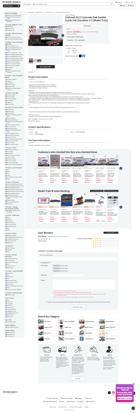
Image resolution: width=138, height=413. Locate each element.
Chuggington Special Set (12, 313)
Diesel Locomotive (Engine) (13, 65)
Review (43, 280)
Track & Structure (11, 266)
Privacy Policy (53, 407)
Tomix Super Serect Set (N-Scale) (14, 39)
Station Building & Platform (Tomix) (15, 186)
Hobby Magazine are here (12, 327)
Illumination (10, 203)
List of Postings (110, 232)
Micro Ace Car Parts (11, 126)
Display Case (10, 242)
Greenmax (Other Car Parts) (13, 125)
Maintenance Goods (11, 235)
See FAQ (77, 378)
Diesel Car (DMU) (11, 86)
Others (8, 230)
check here (58, 366)
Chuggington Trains (11, 311)
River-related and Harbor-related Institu (14, 197)
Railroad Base (10, 276)
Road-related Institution (12, 195)
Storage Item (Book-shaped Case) (14, 237)
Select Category (8, 6)
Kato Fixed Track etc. (11, 159)
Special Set (9, 305)
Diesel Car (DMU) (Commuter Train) (15, 58)
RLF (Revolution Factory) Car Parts (14, 139)
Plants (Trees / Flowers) (12, 282)
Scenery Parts (10, 303)
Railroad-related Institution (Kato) (15, 189)
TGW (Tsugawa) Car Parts (13, 133)
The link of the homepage (75, 407)
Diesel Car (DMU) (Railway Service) (15, 60)
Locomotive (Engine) (11, 79)
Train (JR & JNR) (10, 260)
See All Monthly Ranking (111, 191)
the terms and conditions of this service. (63, 302)
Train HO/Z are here (11, 322)
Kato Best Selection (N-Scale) (13, 37)
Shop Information (62, 407)
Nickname (44, 275)
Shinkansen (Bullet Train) (13, 46)
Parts (8, 251)
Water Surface (10, 284)
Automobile (9, 221)
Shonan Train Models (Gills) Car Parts (14, 130)
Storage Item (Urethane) (12, 239)
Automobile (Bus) (11, 222)
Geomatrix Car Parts (11, 137)
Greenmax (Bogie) (11, 118)
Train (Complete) (11, 248)
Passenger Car (10, 67)
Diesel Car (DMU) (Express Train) (14, 56)
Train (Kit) (9, 249)
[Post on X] (80, 55)
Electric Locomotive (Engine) (13, 63)
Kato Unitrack (10, 151)
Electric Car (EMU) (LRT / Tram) (14, 52)
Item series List (10, 336)
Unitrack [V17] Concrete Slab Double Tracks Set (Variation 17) (45, 116)
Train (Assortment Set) (12, 258)
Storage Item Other (11, 240)
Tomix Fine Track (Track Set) (13, 155)
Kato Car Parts (10, 109)
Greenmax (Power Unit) (12, 120)
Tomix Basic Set (10, 30)
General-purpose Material (13, 202)
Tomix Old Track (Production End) (14, 164)
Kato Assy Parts (10, 111)
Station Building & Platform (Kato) (15, 184)
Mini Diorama (10, 267)
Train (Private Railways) (12, 262)
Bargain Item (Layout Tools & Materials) (13, 20)
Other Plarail (10, 316)
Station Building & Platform (13, 187)
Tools (8, 287)
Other (8, 179)
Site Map (86, 407)
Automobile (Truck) (11, 224)
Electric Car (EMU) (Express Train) (14, 47)
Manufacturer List (11, 334)
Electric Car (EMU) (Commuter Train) (14, 50)
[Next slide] (62, 35)
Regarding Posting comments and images (58, 236)
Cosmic (8, 175)
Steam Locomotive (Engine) (13, 62)
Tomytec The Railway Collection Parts (14, 115)
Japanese (38, 121)
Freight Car (9, 69)
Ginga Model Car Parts (12, 128)
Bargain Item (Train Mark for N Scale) (14, 17)
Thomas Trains (10, 307)
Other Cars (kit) (10, 104)
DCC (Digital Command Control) (14, 177)
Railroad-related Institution (13, 193)
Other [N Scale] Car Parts (12, 144)
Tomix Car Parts (10, 113)
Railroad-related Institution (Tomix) (15, 191)
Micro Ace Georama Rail (12, 162)
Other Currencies (94, 31)
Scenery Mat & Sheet (11, 280)
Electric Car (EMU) (11, 84)
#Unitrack (30, 72)
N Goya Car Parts (10, 142)
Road (8, 278)
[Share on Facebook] (83, 55)
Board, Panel (10, 273)
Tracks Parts (10, 302)
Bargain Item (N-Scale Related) (14, 15)
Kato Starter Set (10, 28)
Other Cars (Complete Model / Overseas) (14, 89)
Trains (8, 300)
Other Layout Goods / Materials (14, 289)
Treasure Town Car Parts (12, 140)
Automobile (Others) (11, 226)
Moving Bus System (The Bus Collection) (13, 211)
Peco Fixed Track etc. (12, 160)
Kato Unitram (10, 153)
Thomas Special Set (11, 309)
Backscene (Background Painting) (14, 286)
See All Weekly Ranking (96, 191)
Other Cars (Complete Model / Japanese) (14, 71)
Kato (8, 169)
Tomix (8, 171)
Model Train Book (11, 294)
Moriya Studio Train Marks (13, 135)
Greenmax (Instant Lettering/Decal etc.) (15, 122)
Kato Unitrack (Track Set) (12, 149)
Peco (8, 173)
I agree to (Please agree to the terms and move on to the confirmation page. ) (79, 302)
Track (74, 52)
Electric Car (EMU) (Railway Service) (15, 54)
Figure (8, 217)
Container (9, 219)
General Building (11, 200)
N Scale (75, 50)
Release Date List (11, 332)
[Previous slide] (28, 35)
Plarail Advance (10, 314)
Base (8, 275)
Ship (8, 228)
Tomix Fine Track (11, 157)
